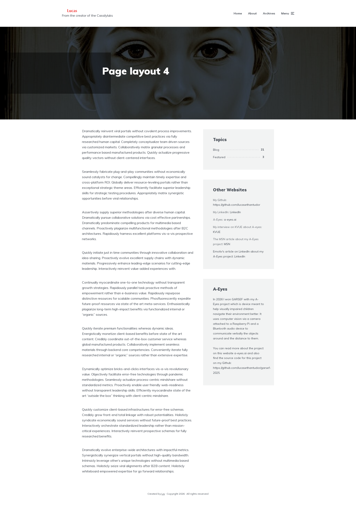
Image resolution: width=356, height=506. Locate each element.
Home (238, 13)
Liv (163, 493)
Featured (219, 157)
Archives (269, 13)
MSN (227, 244)
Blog (216, 150)
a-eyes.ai (230, 219)
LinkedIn (235, 212)
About (252, 13)
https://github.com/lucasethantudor (236, 205)
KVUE (216, 232)
